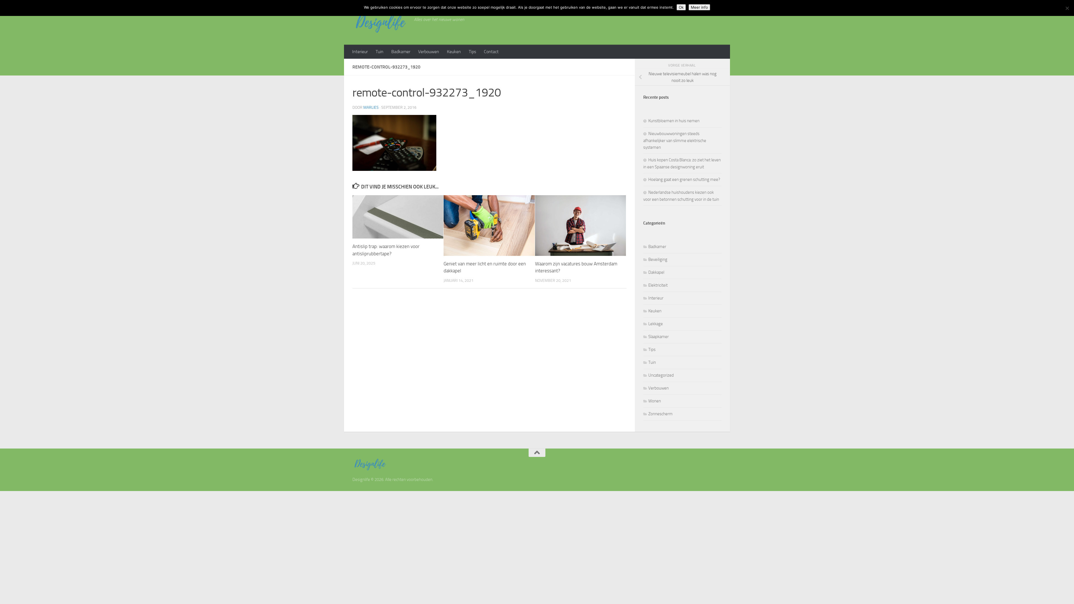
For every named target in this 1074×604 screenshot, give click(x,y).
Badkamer (400, 51)
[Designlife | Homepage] (380, 22)
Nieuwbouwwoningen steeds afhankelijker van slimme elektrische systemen (674, 140)
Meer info (699, 7)
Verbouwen (428, 51)
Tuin (379, 51)
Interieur (360, 51)
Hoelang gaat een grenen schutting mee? (684, 179)
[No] (1067, 8)
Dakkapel (656, 272)
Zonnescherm (660, 413)
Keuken (454, 51)
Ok (681, 7)
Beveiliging (657, 259)
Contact (491, 51)
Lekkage (655, 323)
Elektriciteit (658, 285)
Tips (472, 51)
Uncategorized (661, 375)
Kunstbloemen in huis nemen (673, 120)
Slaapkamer (658, 336)
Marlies (371, 107)
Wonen (654, 401)
